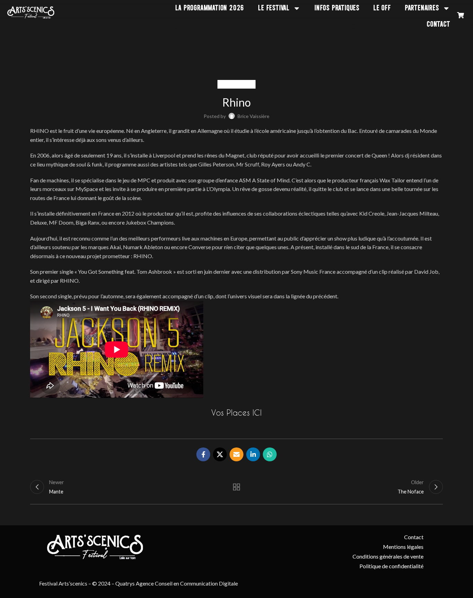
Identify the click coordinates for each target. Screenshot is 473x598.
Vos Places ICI (236, 412)
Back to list (236, 487)
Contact (438, 24)
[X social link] (220, 454)
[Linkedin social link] (253, 454)
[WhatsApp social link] (270, 454)
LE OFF (382, 8)
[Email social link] (236, 454)
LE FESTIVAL (273, 8)
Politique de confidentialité (391, 566)
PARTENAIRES (422, 8)
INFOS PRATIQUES (336, 8)
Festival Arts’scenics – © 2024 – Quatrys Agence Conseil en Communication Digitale (138, 583)
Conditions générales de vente (387, 556)
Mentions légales (403, 546)
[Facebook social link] (203, 454)
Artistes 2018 (236, 84)
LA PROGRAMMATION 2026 (209, 8)
